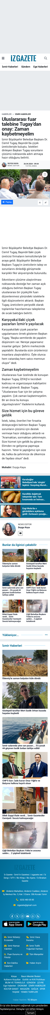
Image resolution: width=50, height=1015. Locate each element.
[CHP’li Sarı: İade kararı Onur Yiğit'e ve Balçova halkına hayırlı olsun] (37, 579)
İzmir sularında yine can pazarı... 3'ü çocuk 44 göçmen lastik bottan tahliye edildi (12, 591)
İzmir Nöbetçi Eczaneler (12, 938)
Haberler (7, 114)
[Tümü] (46, 635)
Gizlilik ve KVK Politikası (33, 979)
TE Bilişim (32, 1000)
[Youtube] (27, 916)
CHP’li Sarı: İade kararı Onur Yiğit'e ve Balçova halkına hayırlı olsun (36, 590)
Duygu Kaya (24, 527)
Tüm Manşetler (36, 954)
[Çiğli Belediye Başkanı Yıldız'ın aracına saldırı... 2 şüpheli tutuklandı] (37, 605)
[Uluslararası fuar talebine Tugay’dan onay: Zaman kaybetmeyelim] (25, 184)
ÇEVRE (40, 982)
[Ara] (45, 58)
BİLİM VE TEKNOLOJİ (15, 982)
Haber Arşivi (35, 963)
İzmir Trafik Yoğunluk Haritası (34, 947)
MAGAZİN (24, 989)
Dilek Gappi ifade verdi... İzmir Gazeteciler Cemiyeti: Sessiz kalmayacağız (12, 617)
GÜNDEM (31, 982)
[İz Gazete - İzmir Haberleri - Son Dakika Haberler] (24, 58)
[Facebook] (12, 916)
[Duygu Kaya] (9, 529)
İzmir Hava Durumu (33, 938)
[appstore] (13, 924)
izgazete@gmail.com (27, 905)
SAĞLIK (34, 989)
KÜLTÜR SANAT (11, 989)
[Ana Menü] (3, 58)
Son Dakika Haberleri (11, 964)
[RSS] (38, 916)
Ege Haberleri (40, 66)
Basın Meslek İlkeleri (31, 976)
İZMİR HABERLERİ (23, 114)
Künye (14, 976)
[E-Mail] (20, 533)
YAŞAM (15, 992)
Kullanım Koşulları (12, 979)
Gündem (25, 66)
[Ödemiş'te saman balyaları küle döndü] (13, 555)
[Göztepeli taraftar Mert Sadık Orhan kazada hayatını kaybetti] (37, 555)
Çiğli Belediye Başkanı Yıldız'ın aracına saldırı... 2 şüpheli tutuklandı (36, 617)
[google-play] (37, 924)
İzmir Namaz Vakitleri (12, 947)
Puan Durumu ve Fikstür (13, 956)
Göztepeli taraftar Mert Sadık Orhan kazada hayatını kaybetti (36, 565)
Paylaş (9, 202)
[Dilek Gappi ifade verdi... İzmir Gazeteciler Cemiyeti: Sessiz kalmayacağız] (13, 605)
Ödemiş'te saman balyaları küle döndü (11, 564)
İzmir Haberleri (10, 66)
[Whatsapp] (32, 916)
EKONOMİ (22, 985)
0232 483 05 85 (27, 899)
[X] (17, 916)
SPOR (42, 989)
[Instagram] (22, 916)
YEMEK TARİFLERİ (29, 992)
